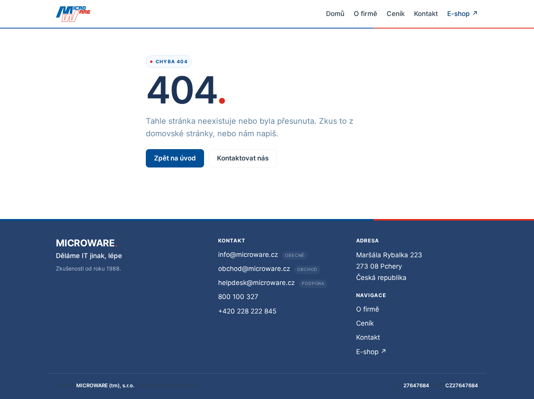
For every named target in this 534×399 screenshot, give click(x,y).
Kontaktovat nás (243, 158)
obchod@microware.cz (254, 269)
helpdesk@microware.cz (256, 283)
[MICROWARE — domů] (73, 14)
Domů (335, 14)
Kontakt (426, 14)
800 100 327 (238, 297)
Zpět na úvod (175, 158)
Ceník (396, 14)
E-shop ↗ (462, 14)
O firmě (365, 14)
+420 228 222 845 (247, 311)
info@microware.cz (248, 254)
